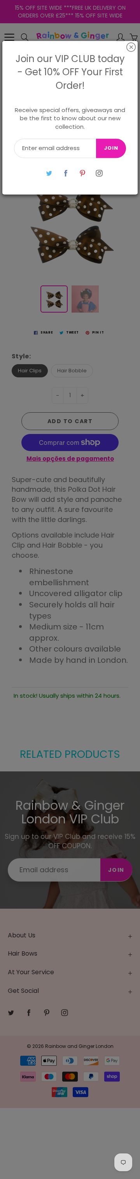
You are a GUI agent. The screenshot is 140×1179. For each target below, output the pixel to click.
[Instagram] (99, 173)
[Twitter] (49, 173)
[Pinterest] (82, 173)
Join (111, 148)
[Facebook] (65, 173)
